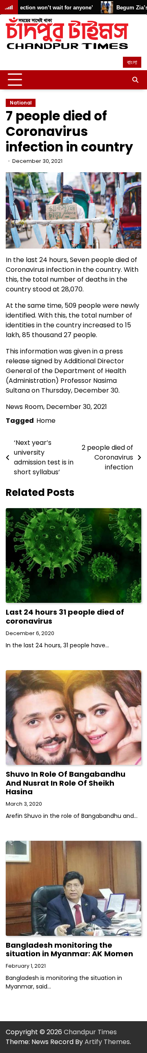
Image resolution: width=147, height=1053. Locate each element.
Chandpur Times (90, 1032)
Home (46, 420)
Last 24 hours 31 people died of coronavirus (65, 616)
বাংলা (132, 62)
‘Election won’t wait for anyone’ (43, 7)
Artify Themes (107, 1041)
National (20, 103)
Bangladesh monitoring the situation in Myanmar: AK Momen (69, 949)
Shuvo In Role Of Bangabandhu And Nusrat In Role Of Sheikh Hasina (65, 783)
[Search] (135, 80)
